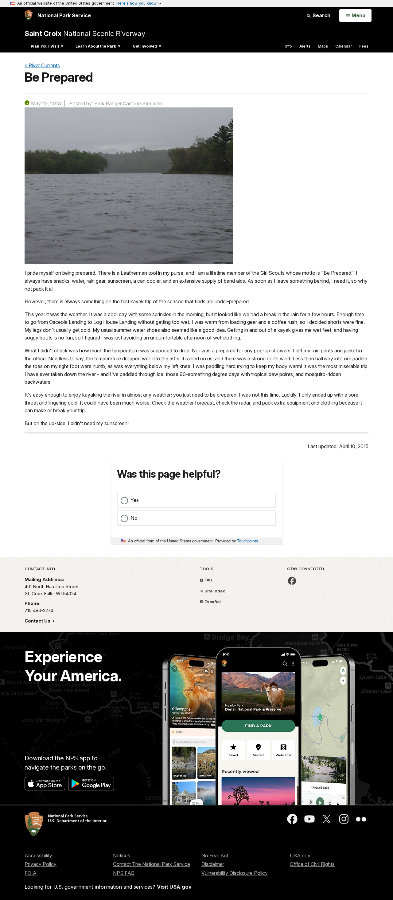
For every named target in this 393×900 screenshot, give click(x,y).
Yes (134, 500)
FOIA (31, 873)
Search (320, 15)
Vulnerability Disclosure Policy (234, 873)
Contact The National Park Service (151, 864)
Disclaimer (212, 864)
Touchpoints (247, 541)
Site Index (214, 590)
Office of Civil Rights (312, 864)
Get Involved (145, 46)
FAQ (208, 579)
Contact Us (38, 621)
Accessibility (38, 855)
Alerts (304, 46)
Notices (121, 855)
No (134, 518)
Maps (323, 46)
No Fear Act (214, 855)
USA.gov (300, 855)
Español (212, 601)
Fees (363, 46)
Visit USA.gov (174, 887)
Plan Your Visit (45, 46)
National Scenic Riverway (85, 33)
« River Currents (42, 65)
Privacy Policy (40, 864)
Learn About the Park (96, 46)
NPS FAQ (123, 873)
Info (288, 46)
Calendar (343, 46)
